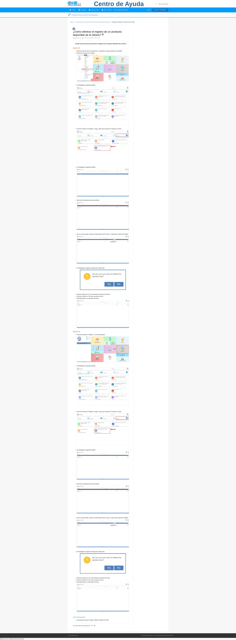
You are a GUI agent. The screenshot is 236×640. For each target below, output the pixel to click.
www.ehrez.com (73, 635)
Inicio (73, 10)
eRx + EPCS (107, 10)
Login (148, 10)
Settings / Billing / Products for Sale (123, 22)
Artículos (83, 10)
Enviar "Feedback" (160, 10)
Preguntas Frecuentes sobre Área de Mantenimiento (93, 22)
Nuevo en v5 (95, 10)
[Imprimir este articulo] (103, 35)
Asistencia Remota (122, 10)
